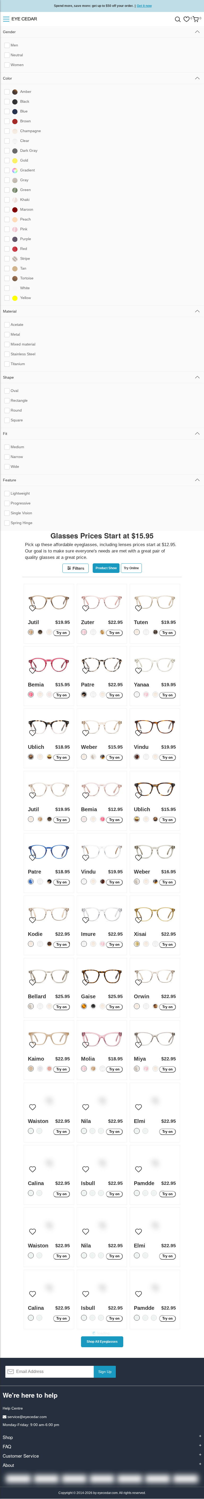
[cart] (195, 19)
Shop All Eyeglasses (102, 1342)
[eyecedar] (31, 19)
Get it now (144, 6)
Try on (61, 633)
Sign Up (105, 1372)
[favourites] (186, 19)
